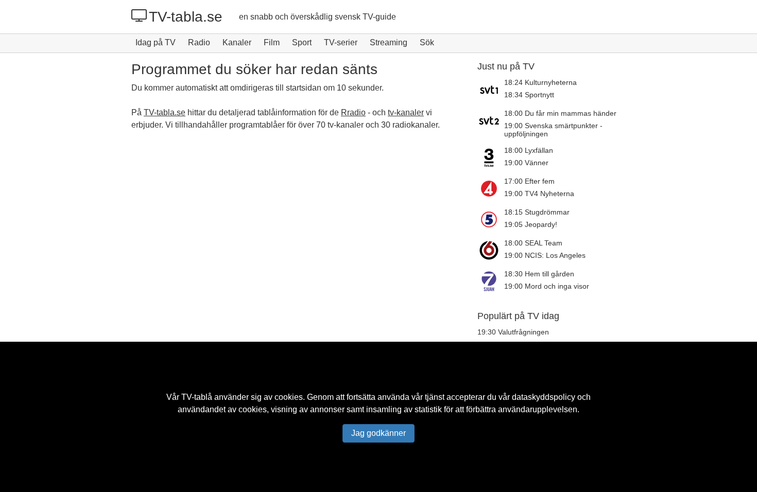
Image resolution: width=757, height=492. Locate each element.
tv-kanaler (406, 112)
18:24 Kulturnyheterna (540, 82)
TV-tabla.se (185, 17)
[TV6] (490, 250)
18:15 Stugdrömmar (537, 212)
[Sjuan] (490, 281)
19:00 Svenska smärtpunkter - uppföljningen (553, 129)
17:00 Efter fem (529, 181)
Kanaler (236, 42)
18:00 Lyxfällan (528, 150)
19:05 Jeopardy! (530, 224)
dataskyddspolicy (543, 397)
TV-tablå (196, 397)
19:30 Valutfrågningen (513, 332)
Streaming (388, 42)
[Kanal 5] (490, 219)
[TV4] (490, 188)
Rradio (353, 112)
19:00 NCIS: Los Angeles (545, 255)
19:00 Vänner (526, 163)
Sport (302, 42)
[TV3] (490, 157)
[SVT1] (490, 89)
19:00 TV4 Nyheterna (539, 193)
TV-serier (340, 42)
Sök (427, 42)
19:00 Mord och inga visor (546, 286)
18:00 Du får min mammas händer (560, 113)
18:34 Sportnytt (529, 95)
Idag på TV (155, 42)
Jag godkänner (378, 433)
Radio (199, 42)
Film (272, 42)
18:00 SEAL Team (533, 243)
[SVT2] (490, 123)
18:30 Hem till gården (539, 274)
